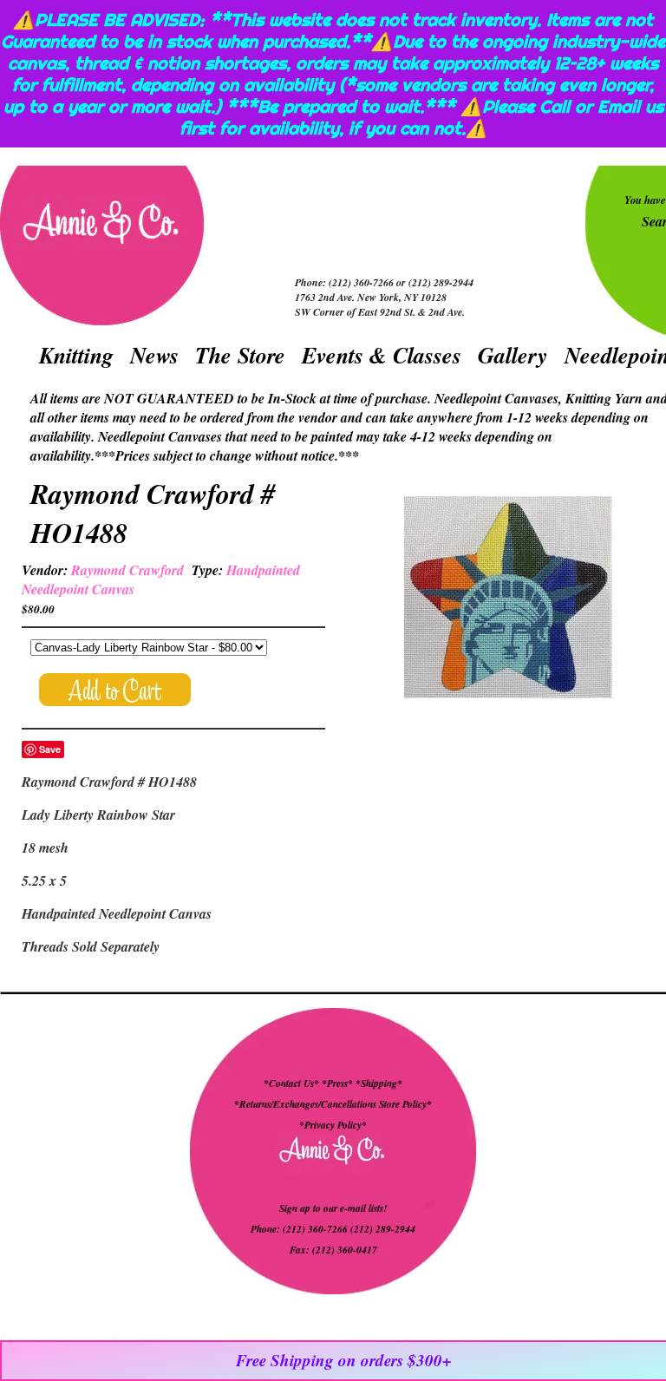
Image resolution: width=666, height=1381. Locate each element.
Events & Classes (381, 354)
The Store (240, 354)
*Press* (339, 1083)
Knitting (76, 354)
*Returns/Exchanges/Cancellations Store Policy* (333, 1104)
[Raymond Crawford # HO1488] (508, 599)
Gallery (513, 354)
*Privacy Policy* (333, 1125)
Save (50, 749)
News (154, 354)
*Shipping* (379, 1083)
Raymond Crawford (127, 569)
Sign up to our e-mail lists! (333, 1208)
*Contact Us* (291, 1083)
